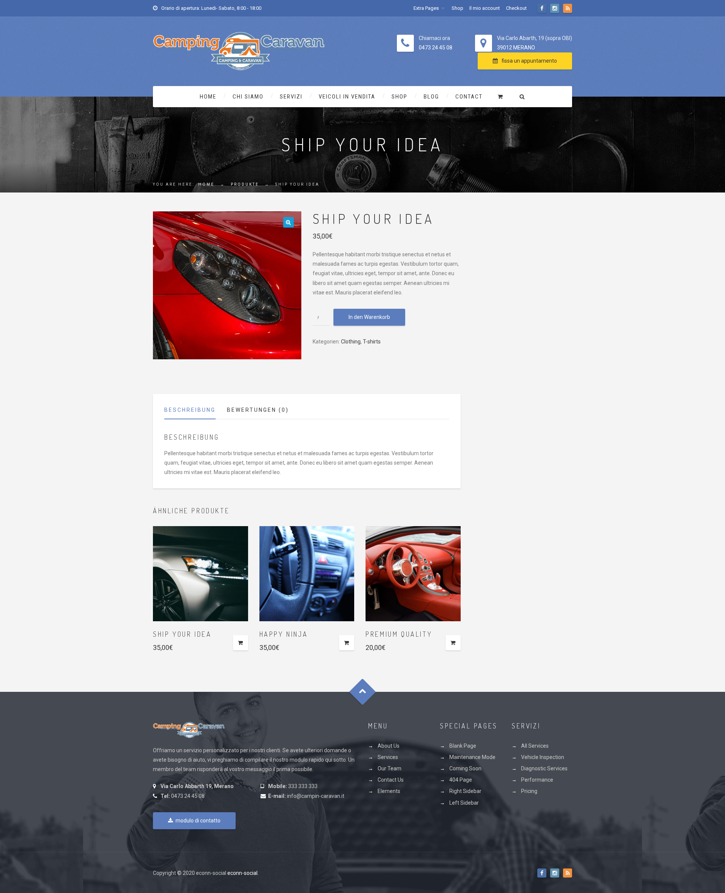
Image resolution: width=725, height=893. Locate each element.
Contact (469, 96)
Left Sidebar (464, 803)
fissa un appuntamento (529, 61)
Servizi (291, 96)
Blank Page (462, 746)
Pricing (529, 791)
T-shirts (372, 342)
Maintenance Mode (472, 757)
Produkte (245, 184)
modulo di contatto (198, 821)
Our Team (389, 768)
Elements (389, 791)
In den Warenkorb (369, 317)
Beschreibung (190, 410)
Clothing (351, 342)
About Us (389, 746)
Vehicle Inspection (542, 757)
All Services (535, 746)
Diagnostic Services (544, 768)
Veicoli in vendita (347, 96)
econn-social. (243, 873)
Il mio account (484, 8)
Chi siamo (248, 96)
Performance (537, 780)
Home (208, 96)
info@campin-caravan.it (315, 796)
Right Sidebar (465, 791)
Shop (457, 8)
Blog (431, 96)
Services (388, 757)
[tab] (195, 412)
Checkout (516, 8)
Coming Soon (465, 768)
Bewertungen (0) (258, 410)
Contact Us (391, 780)
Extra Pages (426, 8)
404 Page (460, 780)
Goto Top (362, 691)
